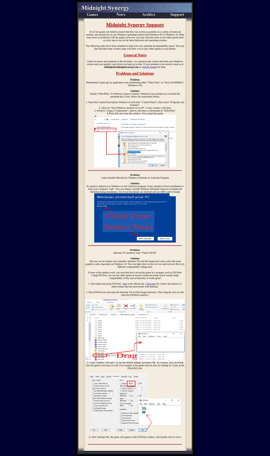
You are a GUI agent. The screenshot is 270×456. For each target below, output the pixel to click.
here (125, 283)
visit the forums (149, 67)
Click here (150, 283)
